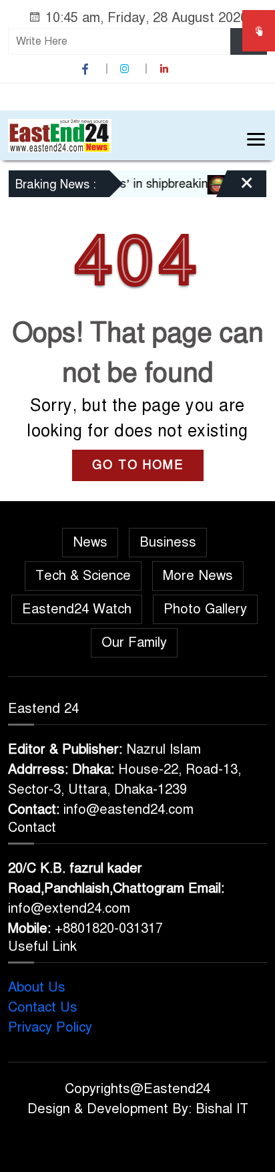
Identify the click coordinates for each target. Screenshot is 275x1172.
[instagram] (126, 69)
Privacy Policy (50, 1027)
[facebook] (87, 69)
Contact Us (42, 1007)
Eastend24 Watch (76, 609)
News (90, 542)
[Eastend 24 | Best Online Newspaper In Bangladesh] (59, 134)
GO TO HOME (138, 465)
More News (198, 575)
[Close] (235, 188)
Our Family (134, 642)
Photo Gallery (205, 609)
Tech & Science (83, 575)
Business (168, 542)
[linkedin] (166, 69)
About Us (36, 987)
